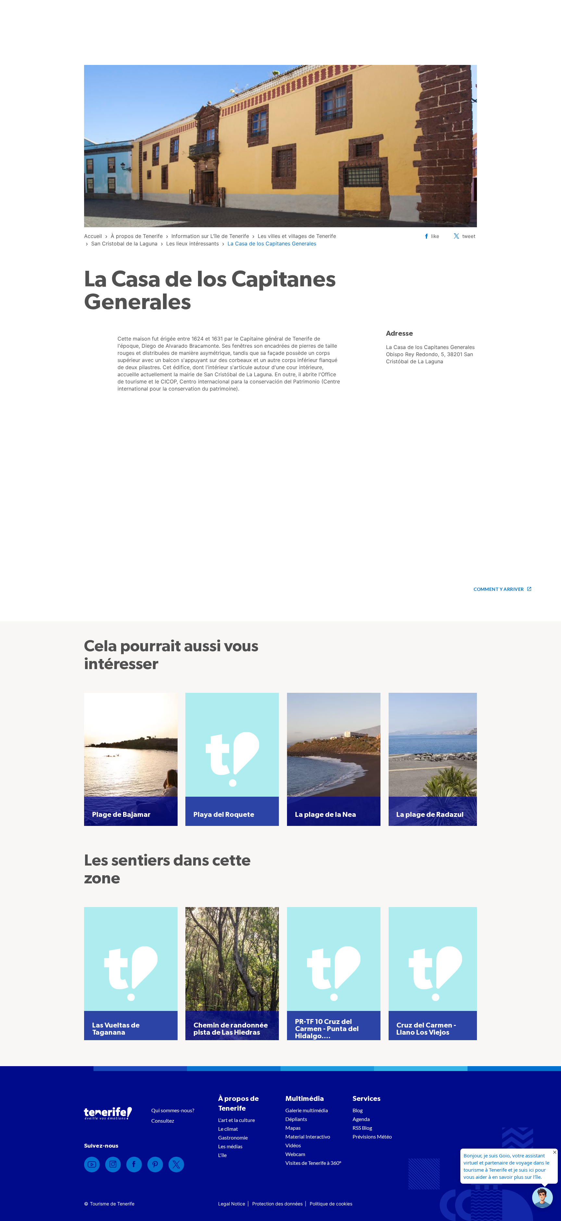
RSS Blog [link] (362, 1128)
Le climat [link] (228, 1129)
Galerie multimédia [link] (306, 1110)
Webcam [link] (295, 1154)
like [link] (435, 236)
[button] (542, 1197)
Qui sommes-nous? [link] (172, 1110)
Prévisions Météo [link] (372, 1136)
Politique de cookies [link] (331, 1203)
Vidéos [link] (293, 1145)
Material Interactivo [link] (307, 1136)
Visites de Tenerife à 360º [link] (313, 1163)
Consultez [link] (162, 1120)
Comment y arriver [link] (499, 589)
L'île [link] (222, 1155)
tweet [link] (468, 236)
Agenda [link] (361, 1119)
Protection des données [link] (277, 1203)
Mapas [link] (293, 1128)
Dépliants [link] (296, 1119)
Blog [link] (358, 1110)
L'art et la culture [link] (236, 1120)
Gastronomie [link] (233, 1137)
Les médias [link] (230, 1146)
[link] (93, 236)
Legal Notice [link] (231, 1203)
